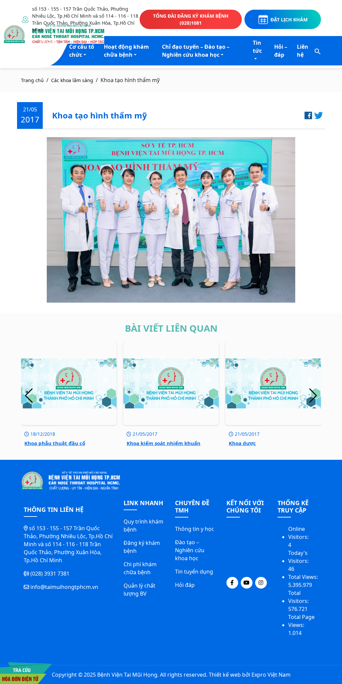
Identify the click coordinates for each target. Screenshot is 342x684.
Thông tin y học (194, 529)
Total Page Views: (301, 621)
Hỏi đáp (185, 585)
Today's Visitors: (299, 557)
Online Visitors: (299, 533)
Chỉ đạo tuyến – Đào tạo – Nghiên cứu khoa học (195, 50)
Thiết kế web (225, 674)
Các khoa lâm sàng (72, 80)
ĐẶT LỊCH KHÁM (289, 19)
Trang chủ (32, 80)
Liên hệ (302, 50)
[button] (317, 50)
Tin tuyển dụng (194, 571)
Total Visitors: (299, 597)
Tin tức (257, 46)
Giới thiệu (49, 46)
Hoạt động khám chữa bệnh (126, 50)
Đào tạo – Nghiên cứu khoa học (189, 550)
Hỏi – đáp (280, 50)
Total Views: (303, 577)
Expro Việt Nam (271, 674)
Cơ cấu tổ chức (81, 50)
